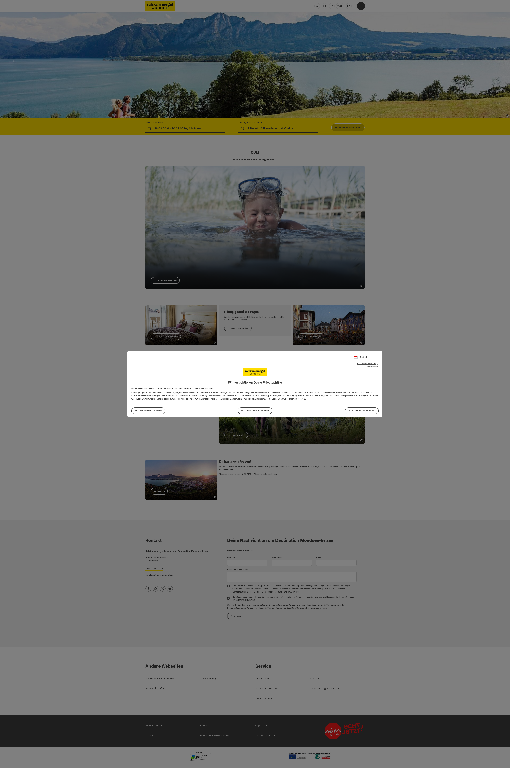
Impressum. (300, 398)
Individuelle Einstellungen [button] (257, 410)
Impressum (372, 366)
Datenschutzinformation (239, 398)
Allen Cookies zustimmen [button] (364, 410)
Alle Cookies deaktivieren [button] (150, 410)
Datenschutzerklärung (367, 363)
